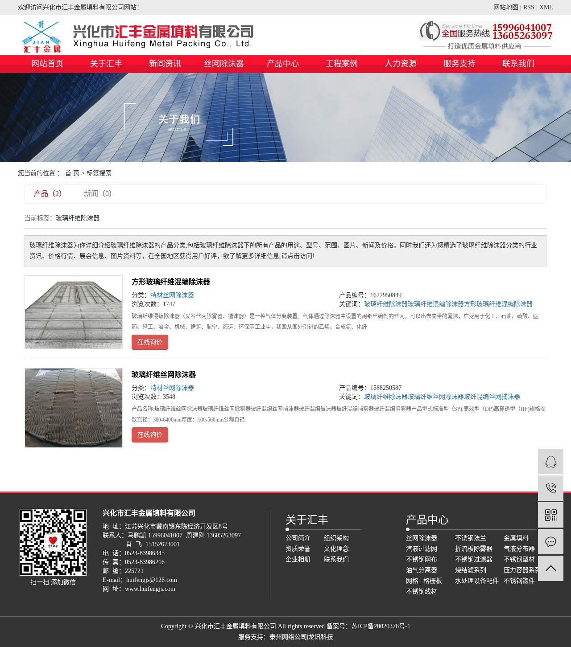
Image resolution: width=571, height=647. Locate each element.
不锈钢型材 (519, 559)
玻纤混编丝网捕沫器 (492, 396)
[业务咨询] (550, 461)
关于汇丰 (106, 63)
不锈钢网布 (421, 559)
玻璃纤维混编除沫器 (436, 304)
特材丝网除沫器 (172, 295)
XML (546, 7)
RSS (528, 7)
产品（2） (50, 193)
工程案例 (342, 63)
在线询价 (149, 342)
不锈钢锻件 (519, 580)
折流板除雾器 (473, 548)
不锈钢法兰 (470, 538)
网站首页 (47, 63)
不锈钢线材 (421, 591)
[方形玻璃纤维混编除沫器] (74, 312)
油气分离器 (421, 570)
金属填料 (516, 538)
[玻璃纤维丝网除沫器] (74, 408)
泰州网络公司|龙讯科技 (301, 637)
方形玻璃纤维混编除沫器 (171, 282)
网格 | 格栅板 (424, 580)
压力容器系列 (522, 570)
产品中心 (283, 63)
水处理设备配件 (477, 580)
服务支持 (459, 63)
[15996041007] (550, 488)
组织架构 (336, 538)
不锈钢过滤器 (473, 559)
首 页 (72, 173)
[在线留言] (550, 541)
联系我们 (518, 63)
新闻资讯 (165, 63)
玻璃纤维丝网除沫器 (164, 374)
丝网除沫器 (224, 63)
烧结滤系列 (470, 570)
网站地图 (505, 7)
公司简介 (298, 538)
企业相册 (298, 559)
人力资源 (401, 63)
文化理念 (336, 548)
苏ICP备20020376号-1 (381, 626)
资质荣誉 (298, 548)
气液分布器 (519, 548)
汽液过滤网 (421, 548)
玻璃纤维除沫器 (386, 304)
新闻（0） (100, 193)
